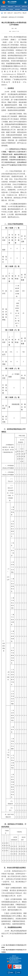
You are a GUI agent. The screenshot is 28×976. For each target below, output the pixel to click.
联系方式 (14, 955)
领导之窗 (3, 9)
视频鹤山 (24, 9)
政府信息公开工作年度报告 (16, 17)
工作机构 (10, 9)
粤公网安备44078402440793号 (15, 961)
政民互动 (24, 6)
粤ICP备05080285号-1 (14, 959)
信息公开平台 (17, 13)
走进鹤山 (3, 6)
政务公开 (17, 6)
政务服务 (17, 9)
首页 (5, 13)
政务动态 (10, 6)
